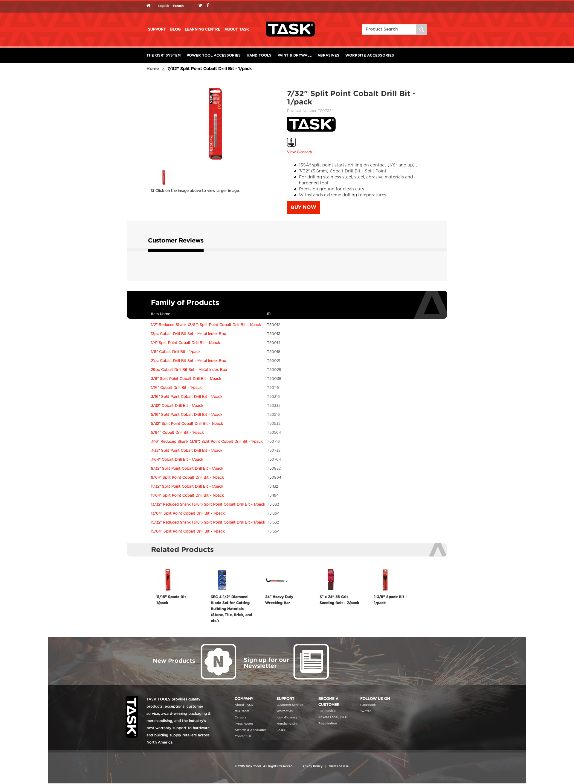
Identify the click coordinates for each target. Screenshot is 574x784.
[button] (303, 207)
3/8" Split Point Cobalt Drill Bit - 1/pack (186, 378)
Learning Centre (202, 29)
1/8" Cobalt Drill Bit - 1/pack (176, 352)
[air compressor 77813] (422, 29)
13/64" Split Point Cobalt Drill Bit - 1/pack (188, 513)
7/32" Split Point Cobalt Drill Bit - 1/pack (186, 450)
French (178, 5)
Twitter (365, 711)
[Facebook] (209, 5)
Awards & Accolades (250, 730)
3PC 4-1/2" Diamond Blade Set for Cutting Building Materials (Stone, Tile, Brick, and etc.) (231, 609)
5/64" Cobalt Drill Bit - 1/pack (177, 432)
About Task (237, 29)
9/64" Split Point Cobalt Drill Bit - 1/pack (187, 477)
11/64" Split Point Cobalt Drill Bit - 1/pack (187, 495)
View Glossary (299, 152)
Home (152, 69)
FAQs (281, 730)
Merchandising (288, 723)
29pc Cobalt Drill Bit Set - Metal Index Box (189, 369)
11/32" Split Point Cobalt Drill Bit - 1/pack (187, 486)
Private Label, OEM (333, 717)
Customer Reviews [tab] (176, 241)
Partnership (327, 710)
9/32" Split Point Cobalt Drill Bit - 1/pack (187, 468)
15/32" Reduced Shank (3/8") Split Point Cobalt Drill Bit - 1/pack (208, 522)
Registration (327, 723)
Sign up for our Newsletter (285, 661)
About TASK (244, 704)
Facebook (368, 704)
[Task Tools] (290, 29)
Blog (175, 29)
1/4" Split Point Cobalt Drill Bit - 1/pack (185, 343)
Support (157, 29)
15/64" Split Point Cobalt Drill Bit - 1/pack (188, 531)
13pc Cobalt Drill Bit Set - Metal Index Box (188, 334)
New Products (192, 661)
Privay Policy (313, 766)
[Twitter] (202, 5)
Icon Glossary (287, 717)
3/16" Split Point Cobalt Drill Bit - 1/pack (186, 396)
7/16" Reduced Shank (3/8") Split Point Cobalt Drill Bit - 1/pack (207, 441)
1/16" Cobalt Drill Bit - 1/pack (176, 387)
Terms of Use (339, 766)
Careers (240, 717)
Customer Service (290, 704)
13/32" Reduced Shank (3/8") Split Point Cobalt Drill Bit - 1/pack (208, 504)
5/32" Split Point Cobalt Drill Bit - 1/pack (187, 423)
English (163, 5)
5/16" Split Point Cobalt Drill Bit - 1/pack (186, 414)
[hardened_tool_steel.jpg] (291, 142)
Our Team (242, 711)
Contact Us (243, 736)
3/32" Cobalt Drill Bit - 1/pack (177, 405)
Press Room (244, 723)
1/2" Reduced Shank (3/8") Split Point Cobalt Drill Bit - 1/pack (206, 325)
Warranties (285, 711)
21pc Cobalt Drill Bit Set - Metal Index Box (188, 361)
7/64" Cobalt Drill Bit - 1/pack (177, 459)
